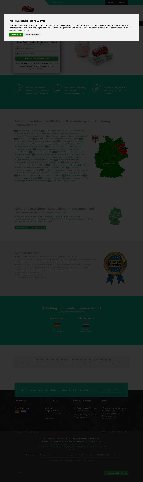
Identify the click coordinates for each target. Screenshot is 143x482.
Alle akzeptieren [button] (16, 34)
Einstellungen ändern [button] (32, 34)
